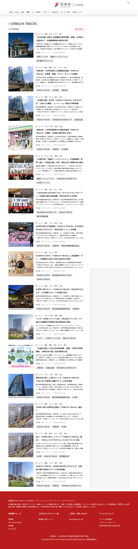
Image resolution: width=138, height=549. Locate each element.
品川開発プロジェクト (45, 61)
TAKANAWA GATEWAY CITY (62, 119)
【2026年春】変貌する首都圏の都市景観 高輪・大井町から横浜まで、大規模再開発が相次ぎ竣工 (60, 39)
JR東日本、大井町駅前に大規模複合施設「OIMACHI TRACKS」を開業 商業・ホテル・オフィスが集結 (57, 72)
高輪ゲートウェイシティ (59, 56)
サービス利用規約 (105, 519)
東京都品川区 (64, 456)
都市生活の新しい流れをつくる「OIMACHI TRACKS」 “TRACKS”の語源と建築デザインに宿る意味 (58, 379)
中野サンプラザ (42, 56)
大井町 (74, 397)
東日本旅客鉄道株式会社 (70, 245)
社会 (16, 12)
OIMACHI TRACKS (43, 90)
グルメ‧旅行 (65, 12)
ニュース (40, 34)
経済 (22, 12)
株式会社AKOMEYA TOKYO (62, 275)
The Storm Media (15, 522)
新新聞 (10, 525)
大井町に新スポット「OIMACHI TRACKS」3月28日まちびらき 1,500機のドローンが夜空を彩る (59, 291)
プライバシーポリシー (107, 522)
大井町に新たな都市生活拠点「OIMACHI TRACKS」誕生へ (59, 409)
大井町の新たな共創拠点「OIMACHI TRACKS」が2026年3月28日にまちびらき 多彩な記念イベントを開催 (59, 228)
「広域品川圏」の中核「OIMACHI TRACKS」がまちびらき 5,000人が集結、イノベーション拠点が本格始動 (59, 102)
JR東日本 (64, 90)
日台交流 (55, 12)
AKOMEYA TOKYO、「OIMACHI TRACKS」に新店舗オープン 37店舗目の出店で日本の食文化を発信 (59, 257)
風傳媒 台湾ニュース (46, 519)
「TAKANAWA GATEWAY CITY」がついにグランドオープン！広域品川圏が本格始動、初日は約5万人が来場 (59, 194)
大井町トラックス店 (53, 338)
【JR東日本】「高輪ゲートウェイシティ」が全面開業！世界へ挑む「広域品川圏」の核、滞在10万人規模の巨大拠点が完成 (59, 161)
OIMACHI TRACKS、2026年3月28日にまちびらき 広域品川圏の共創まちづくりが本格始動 (59, 468)
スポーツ (46, 12)
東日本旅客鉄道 (42, 216)
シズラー (40, 338)
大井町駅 (55, 90)
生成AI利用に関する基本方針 (109, 525)
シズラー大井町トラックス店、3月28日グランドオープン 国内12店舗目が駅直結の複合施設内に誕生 (60, 320)
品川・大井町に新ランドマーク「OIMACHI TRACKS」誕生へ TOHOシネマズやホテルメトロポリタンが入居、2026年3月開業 (59, 438)
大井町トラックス (43, 182)
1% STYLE (12, 529)
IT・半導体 (36, 12)
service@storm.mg (76, 519)
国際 (28, 12)
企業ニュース (77, 12)
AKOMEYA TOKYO (43, 275)
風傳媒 (10, 519)
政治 (11, 12)
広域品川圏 (78, 119)
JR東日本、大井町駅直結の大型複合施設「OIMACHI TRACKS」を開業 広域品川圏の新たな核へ (57, 131)
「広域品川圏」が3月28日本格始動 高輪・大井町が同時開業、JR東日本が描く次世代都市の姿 (59, 350)
